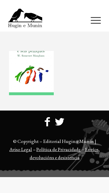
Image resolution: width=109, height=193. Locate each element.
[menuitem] (56, 4)
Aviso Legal (20, 149)
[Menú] (93, 20)
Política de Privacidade (58, 149)
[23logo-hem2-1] (45, 20)
